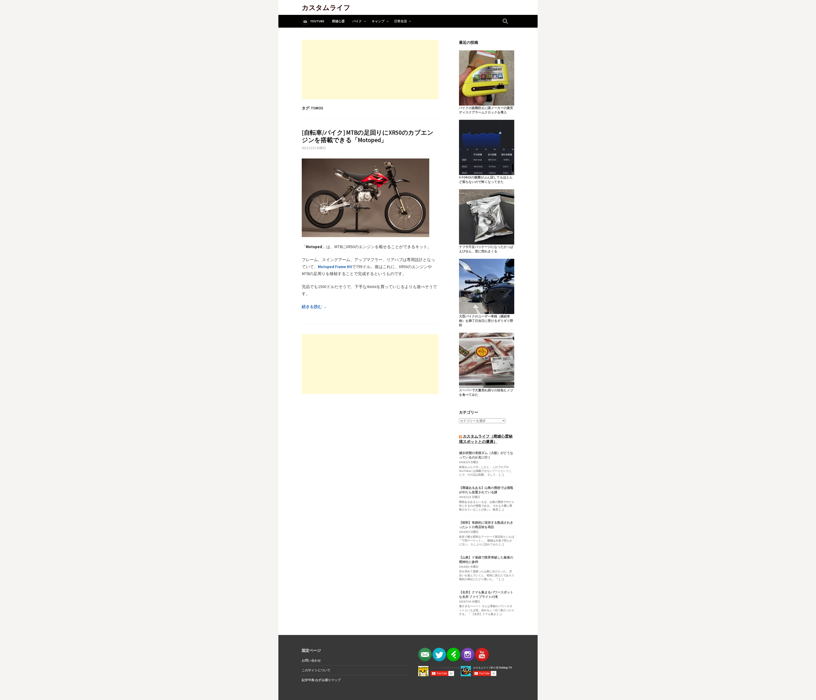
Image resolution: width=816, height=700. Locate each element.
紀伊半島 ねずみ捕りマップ (321, 680)
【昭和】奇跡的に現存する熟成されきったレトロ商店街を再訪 (486, 524)
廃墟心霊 (338, 21)
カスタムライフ (326, 7)
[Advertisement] (370, 69)
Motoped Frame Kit (335, 266)
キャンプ (378, 21)
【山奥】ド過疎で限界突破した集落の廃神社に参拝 (486, 559)
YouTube (317, 21)
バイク (357, 21)
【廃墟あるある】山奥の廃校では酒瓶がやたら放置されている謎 (486, 490)
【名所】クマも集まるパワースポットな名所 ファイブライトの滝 (486, 594)
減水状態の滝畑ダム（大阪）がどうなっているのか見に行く (486, 455)
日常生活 (400, 21)
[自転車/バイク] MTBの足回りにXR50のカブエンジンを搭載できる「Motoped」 (367, 136)
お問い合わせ (311, 660)
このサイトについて (316, 670)
